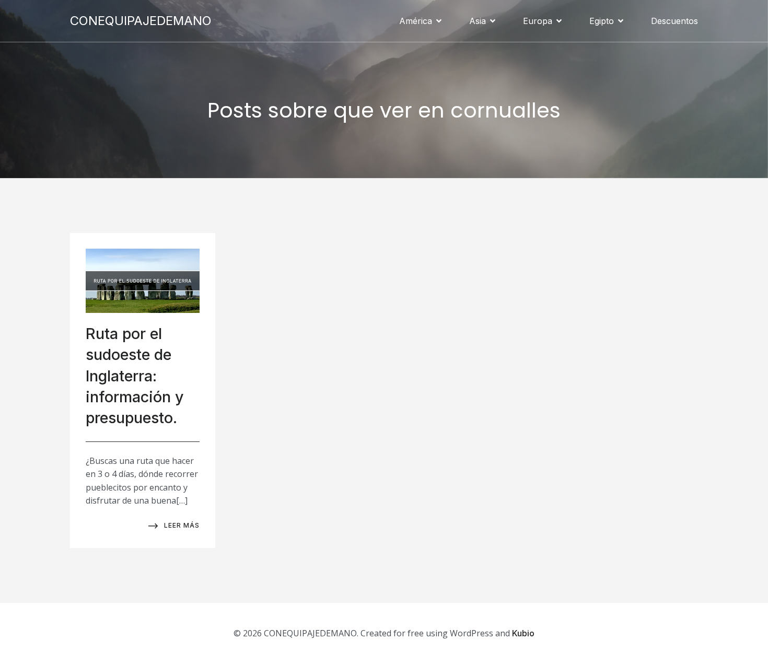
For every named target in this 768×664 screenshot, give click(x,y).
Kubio (523, 633)
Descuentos (674, 21)
